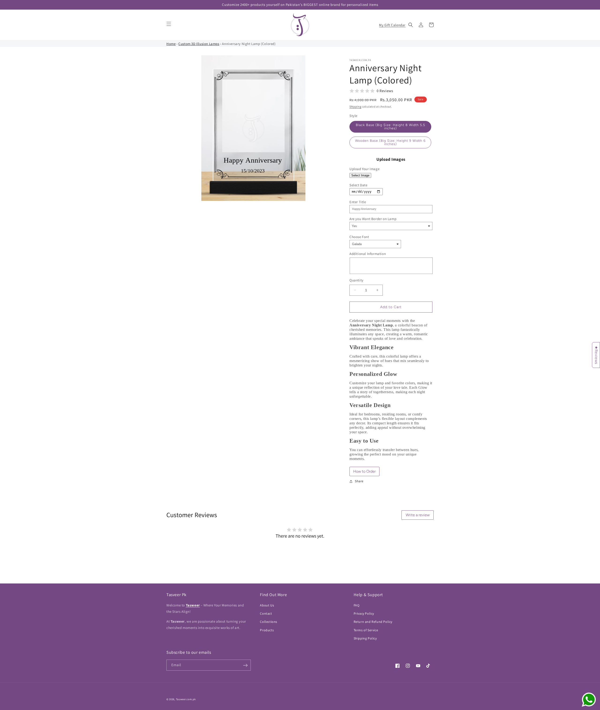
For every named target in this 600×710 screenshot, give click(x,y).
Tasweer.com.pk (186, 699)
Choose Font (359, 237)
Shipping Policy (365, 638)
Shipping (355, 106)
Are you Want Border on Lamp (372, 219)
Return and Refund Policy (373, 622)
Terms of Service (366, 630)
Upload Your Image (364, 169)
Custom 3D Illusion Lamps (198, 43)
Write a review (418, 515)
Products (267, 630)
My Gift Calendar (392, 25)
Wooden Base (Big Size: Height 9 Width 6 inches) (390, 142)
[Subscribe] (245, 665)
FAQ (357, 605)
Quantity (356, 280)
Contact (266, 613)
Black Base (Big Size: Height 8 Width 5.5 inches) (390, 126)
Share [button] (359, 481)
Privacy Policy (364, 613)
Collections (268, 622)
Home (171, 43)
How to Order (364, 471)
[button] (410, 25)
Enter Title (357, 202)
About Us (267, 605)
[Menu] (169, 24)
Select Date (358, 185)
